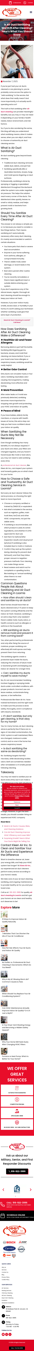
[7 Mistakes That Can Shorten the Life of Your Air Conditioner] (4, 928)
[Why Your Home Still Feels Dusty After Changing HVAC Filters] (4, 1036)
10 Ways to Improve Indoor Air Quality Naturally (14, 920)
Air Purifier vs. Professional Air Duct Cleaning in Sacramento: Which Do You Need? (16, 965)
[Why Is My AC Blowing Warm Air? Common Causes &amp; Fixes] (4, 974)
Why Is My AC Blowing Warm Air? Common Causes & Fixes (15, 980)
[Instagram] (6, 1334)
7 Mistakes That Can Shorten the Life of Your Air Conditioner (15, 934)
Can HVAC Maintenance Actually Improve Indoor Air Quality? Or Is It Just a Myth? (16, 1010)
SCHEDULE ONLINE (16, 1215)
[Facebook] (3, 1334)
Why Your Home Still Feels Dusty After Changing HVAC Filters (15, 1043)
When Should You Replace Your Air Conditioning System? (16, 994)
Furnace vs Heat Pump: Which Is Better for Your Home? (15, 1057)
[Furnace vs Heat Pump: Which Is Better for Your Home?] (4, 1051)
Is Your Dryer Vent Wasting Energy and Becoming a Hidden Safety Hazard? (16, 1027)
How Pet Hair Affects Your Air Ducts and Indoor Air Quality (16, 949)
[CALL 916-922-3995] (2, 1204)
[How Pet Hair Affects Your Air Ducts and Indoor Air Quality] (4, 942)
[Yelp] (9, 1334)
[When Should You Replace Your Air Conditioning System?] (4, 988)
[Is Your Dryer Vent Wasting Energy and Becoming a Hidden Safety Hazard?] (4, 1020)
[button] (31, 12)
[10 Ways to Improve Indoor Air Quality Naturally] (4, 914)
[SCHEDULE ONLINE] (2, 1215)
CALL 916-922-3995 (17, 1202)
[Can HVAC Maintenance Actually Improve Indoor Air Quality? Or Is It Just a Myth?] (4, 1003)
